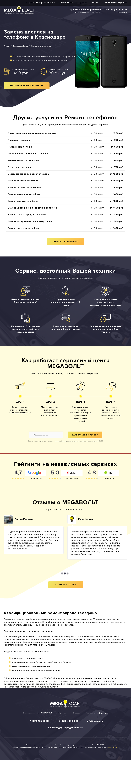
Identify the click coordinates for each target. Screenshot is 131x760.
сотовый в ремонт (102, 684)
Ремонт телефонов (20, 46)
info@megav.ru (122, 12)
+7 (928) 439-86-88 (67, 721)
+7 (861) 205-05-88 (116, 9)
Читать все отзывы (65, 585)
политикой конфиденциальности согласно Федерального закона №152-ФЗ (79, 441)
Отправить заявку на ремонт (26, 86)
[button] (62, 573)
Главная (7, 46)
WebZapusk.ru (113, 747)
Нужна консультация (65, 241)
